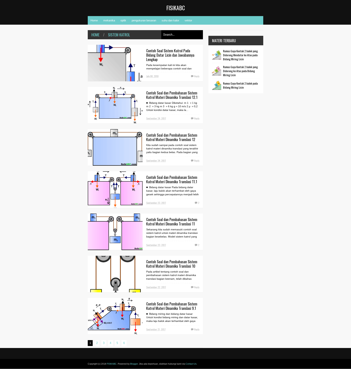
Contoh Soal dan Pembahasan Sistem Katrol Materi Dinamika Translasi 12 (171, 137)
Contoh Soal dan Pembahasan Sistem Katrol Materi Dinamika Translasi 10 (171, 264)
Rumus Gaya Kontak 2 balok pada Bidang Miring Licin (240, 85)
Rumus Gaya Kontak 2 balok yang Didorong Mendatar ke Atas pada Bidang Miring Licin (240, 55)
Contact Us (191, 364)
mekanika (109, 20)
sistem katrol (119, 34)
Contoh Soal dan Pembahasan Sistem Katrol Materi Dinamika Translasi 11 (171, 222)
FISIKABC (175, 8)
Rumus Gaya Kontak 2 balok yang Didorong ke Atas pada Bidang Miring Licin (240, 71)
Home (94, 20)
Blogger (134, 364)
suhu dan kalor (170, 20)
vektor (188, 20)
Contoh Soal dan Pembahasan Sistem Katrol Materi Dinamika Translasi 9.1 (171, 306)
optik (123, 20)
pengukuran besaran (144, 20)
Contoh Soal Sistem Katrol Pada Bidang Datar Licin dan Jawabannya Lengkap (170, 55)
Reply (196, 76)
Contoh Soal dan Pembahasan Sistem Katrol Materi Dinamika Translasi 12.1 (171, 95)
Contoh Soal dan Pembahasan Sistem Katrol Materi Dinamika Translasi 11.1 (171, 179)
